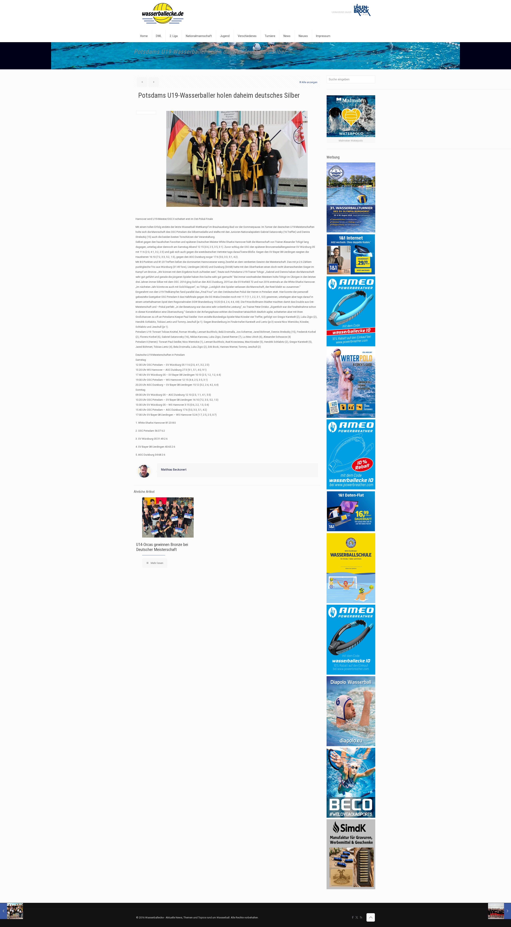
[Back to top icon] (370, 917)
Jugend (342, 55)
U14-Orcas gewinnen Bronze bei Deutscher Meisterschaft (162, 547)
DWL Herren (363, 50)
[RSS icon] (360, 917)
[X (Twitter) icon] (356, 917)
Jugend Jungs (362, 55)
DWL (346, 50)
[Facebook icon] (352, 917)
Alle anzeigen (309, 82)
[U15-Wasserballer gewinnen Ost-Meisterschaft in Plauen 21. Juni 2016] (11, 911)
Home (332, 50)
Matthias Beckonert (173, 469)
